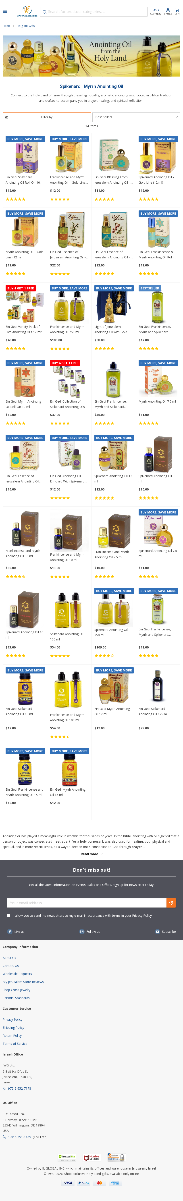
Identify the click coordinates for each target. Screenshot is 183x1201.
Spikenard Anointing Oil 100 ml (66, 636)
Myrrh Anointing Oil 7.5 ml (157, 401)
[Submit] (44, 12)
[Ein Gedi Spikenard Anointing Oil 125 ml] (158, 686)
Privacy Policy (142, 915)
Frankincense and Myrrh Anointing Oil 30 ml (23, 553)
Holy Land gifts (97, 1174)
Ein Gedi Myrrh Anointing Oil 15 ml (67, 792)
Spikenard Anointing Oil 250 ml (111, 632)
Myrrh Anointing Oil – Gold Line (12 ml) (25, 254)
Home (6, 26)
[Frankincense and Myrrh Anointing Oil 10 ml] (69, 530)
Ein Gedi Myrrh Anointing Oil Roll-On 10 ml (23, 404)
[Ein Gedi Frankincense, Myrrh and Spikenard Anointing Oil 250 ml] (113, 379)
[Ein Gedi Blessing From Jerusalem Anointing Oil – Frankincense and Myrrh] (113, 155)
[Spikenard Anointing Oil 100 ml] (69, 609)
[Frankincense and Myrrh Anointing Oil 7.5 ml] (113, 529)
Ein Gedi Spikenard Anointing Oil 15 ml (19, 711)
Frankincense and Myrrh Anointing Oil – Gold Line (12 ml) (67, 180)
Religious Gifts (26, 26)
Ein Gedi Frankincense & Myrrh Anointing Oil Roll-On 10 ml (156, 255)
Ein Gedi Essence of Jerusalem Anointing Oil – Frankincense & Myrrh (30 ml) (112, 255)
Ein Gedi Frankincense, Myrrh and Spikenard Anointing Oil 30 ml (155, 632)
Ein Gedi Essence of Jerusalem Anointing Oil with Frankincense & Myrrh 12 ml (25, 479)
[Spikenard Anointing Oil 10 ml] (25, 609)
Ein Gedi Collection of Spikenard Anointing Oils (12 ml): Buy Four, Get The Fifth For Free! (69, 404)
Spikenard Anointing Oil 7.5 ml (158, 553)
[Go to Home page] (27, 12)
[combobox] (94, 12)
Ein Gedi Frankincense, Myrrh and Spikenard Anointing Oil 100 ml (155, 329)
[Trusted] (67, 1158)
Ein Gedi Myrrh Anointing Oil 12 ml (112, 711)
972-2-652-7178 (19, 1088)
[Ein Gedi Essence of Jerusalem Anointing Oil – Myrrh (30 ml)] (69, 229)
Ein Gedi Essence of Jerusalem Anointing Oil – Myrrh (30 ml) (68, 255)
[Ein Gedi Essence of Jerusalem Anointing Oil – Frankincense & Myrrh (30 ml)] (113, 229)
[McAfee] (92, 1158)
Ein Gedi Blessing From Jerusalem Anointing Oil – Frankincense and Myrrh (112, 180)
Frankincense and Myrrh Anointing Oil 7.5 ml (111, 554)
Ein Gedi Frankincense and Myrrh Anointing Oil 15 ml (24, 792)
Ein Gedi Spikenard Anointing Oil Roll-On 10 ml (23, 180)
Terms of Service (15, 1043)
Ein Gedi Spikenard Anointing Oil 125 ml (153, 711)
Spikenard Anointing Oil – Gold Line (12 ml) (157, 180)
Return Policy (12, 1035)
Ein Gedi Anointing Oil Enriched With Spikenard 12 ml (67, 479)
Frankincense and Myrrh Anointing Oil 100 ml (67, 717)
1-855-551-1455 (19, 1137)
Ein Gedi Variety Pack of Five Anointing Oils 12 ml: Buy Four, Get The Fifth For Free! (24, 329)
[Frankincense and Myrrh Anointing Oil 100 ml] (69, 689)
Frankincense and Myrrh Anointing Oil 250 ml (67, 329)
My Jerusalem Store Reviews (23, 982)
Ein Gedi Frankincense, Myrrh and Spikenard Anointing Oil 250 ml (110, 404)
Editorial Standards (16, 998)
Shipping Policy (13, 1027)
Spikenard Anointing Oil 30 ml (157, 478)
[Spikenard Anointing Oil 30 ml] (158, 454)
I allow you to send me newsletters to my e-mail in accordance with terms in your (82, 915)
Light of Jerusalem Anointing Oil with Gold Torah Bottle (110, 329)
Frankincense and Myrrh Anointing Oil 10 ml (67, 557)
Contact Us (11, 966)
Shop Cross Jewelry (16, 990)
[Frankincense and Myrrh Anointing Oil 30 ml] (25, 528)
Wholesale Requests (17, 974)
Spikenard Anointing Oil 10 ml (24, 635)
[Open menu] (5, 12)
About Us (9, 958)
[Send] (171, 903)
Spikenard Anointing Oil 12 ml (113, 478)
